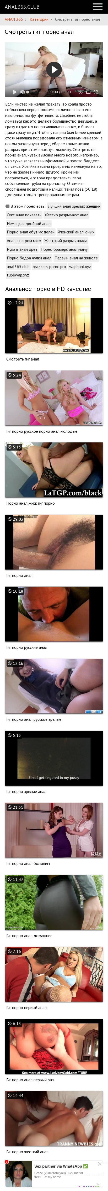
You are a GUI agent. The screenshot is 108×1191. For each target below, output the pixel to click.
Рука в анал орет (22, 249)
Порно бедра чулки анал (29, 257)
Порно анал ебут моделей (31, 231)
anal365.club (18, 266)
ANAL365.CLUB (22, 6)
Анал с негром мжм (24, 240)
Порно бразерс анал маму (64, 249)
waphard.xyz (80, 266)
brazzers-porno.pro (49, 266)
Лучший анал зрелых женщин (74, 206)
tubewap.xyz (18, 275)
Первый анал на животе (76, 257)
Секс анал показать (24, 214)
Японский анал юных (76, 231)
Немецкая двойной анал (29, 223)
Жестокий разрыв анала (65, 240)
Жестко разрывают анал (66, 214)
